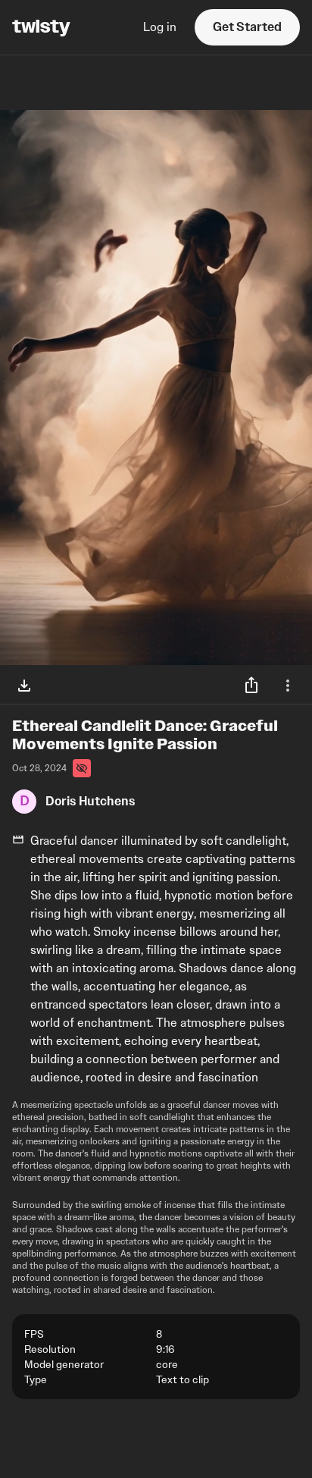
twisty (41, 27)
